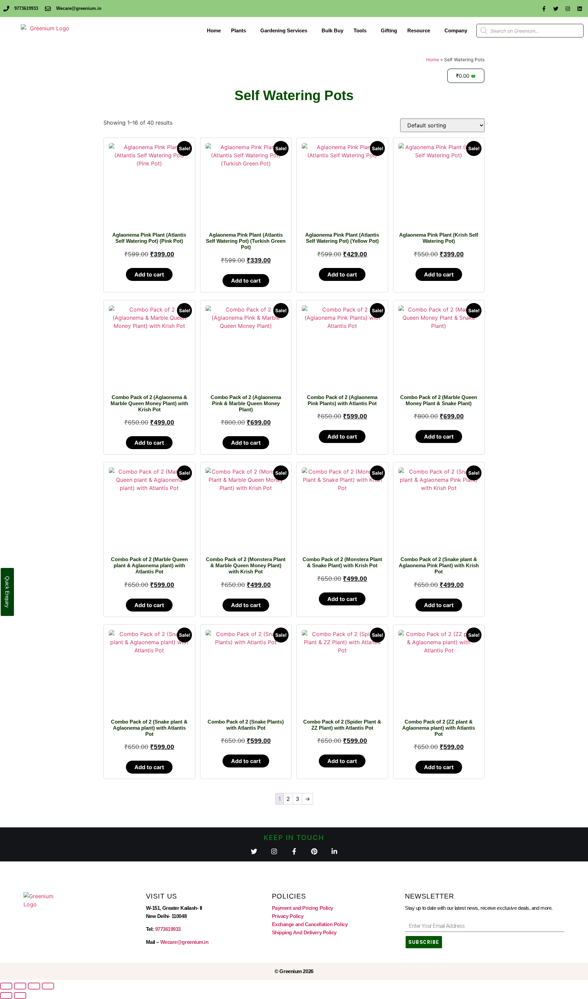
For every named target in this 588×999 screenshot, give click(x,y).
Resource (418, 30)
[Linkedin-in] (334, 851)
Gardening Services (283, 30)
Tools (360, 30)
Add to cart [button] (149, 274)
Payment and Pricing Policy (302, 908)
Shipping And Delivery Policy (304, 932)
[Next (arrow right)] (20, 995)
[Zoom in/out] (6, 986)
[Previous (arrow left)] (6, 995)
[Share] (34, 986)
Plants (238, 30)
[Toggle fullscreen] (20, 986)
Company (455, 30)
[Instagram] (567, 8)
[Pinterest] (314, 851)
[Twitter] (556, 8)
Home (214, 30)
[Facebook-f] (544, 8)
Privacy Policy (288, 916)
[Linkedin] (579, 8)
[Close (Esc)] (48, 986)
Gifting (389, 30)
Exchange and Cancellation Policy (310, 924)
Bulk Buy (332, 30)
